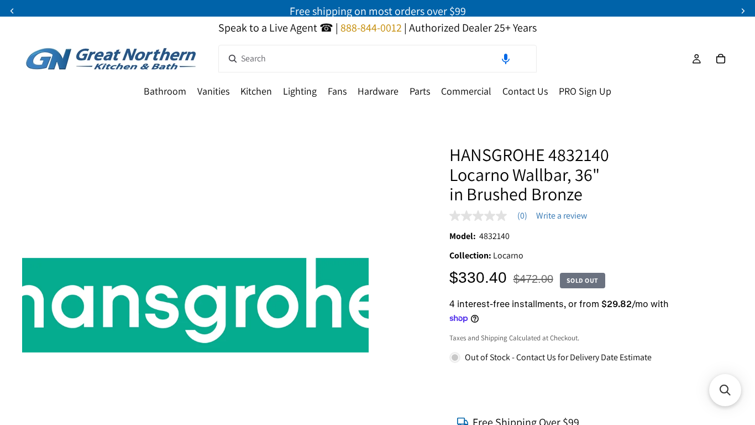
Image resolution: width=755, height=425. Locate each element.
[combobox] (377, 58)
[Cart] (721, 58)
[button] (506, 58)
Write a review (561, 215)
